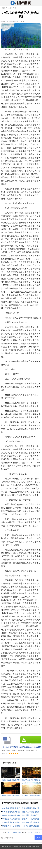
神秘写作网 (17, 846)
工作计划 (12, 8)
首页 (3, 8)
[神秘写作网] (21, 3)
